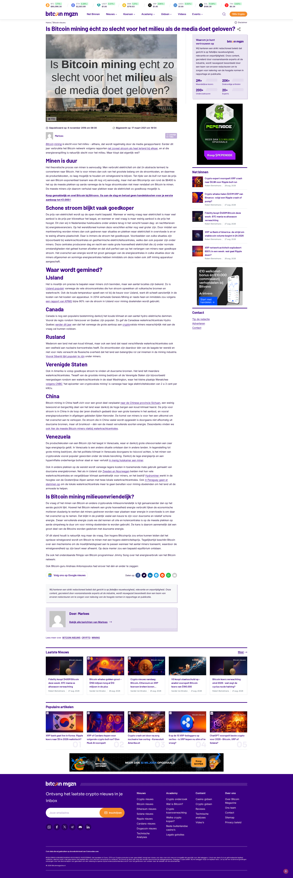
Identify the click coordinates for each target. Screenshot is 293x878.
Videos (182, 14)
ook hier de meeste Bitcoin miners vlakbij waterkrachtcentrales (82, 428)
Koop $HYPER (198, 762)
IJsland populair (55, 288)
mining (58, 144)
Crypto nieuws (145, 799)
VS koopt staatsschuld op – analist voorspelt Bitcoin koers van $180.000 (185, 683)
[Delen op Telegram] (156, 575)
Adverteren (198, 323)
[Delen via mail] (174, 575)
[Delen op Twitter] (144, 575)
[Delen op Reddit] (162, 575)
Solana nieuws (145, 813)
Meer (241, 652)
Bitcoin (50, 144)
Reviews (200, 808)
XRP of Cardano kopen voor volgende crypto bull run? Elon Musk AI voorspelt (103, 739)
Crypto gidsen (204, 804)
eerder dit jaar (63, 324)
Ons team (230, 807)
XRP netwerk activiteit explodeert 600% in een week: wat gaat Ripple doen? (223, 251)
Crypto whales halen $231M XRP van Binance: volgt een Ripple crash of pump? (224, 197)
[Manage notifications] (285, 871)
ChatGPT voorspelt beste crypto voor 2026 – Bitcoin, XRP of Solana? (227, 739)
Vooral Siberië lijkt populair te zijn (65, 356)
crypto (126, 324)
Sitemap (229, 817)
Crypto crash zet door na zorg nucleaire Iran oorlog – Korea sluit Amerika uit (146, 739)
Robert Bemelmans (213, 185)
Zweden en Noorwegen (116, 471)
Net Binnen (93, 14)
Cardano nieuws (146, 823)
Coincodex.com (92, 851)
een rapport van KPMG (59, 301)
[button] (224, 14)
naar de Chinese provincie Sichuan (140, 402)
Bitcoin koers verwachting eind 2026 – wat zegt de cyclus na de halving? (226, 683)
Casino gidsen (204, 799)
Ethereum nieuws (146, 808)
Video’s (200, 822)
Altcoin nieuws (116, 715)
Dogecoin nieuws (147, 828)
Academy (146, 14)
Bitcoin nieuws (59, 22)
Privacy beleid (233, 822)
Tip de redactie (201, 319)
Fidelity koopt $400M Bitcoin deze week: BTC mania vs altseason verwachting (223, 216)
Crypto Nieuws (75, 715)
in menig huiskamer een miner (126, 460)
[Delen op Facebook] (138, 575)
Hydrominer (152, 475)
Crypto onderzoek (176, 799)
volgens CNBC (54, 383)
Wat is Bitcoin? (174, 804)
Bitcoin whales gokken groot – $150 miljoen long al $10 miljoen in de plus (105, 683)
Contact (196, 327)
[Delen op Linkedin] (150, 575)
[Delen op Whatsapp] (168, 575)
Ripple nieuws (145, 818)
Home (48, 22)
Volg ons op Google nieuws (70, 575)
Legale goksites (175, 834)
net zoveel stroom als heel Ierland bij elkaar (133, 148)
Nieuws (141, 793)
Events (196, 14)
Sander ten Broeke (97, 691)
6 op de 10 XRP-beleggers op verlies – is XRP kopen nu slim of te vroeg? (187, 739)
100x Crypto (238, 14)
